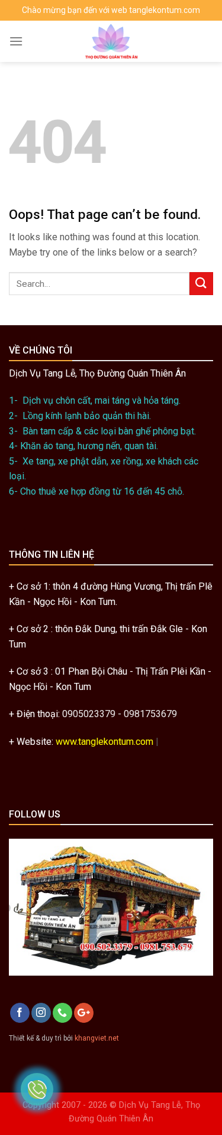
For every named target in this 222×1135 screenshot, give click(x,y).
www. (67, 741)
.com (143, 741)
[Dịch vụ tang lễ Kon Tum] (111, 41)
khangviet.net (97, 1038)
